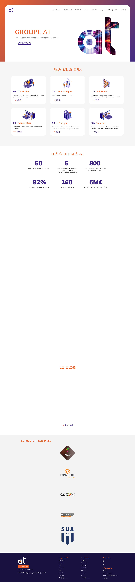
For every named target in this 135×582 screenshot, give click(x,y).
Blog (101, 10)
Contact (123, 10)
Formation (61, 573)
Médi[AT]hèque (112, 10)
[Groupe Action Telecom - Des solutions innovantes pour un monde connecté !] (11, 11)
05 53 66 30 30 (23, 566)
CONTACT (24, 43)
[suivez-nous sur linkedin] (104, 561)
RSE (85, 10)
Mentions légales (107, 573)
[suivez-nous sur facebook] (103, 565)
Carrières (94, 10)
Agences (61, 575)
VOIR (19, 100)
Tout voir (69, 425)
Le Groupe (55, 10)
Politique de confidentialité (110, 575)
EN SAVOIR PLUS (87, 245)
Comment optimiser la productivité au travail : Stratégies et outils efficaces (75, 380)
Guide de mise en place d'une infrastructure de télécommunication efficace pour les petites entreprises (75, 414)
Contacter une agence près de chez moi (97, 311)
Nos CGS (105, 578)
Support (78, 10)
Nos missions (67, 10)
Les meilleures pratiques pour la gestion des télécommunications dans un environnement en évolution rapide (75, 397)
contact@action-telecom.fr (25, 569)
